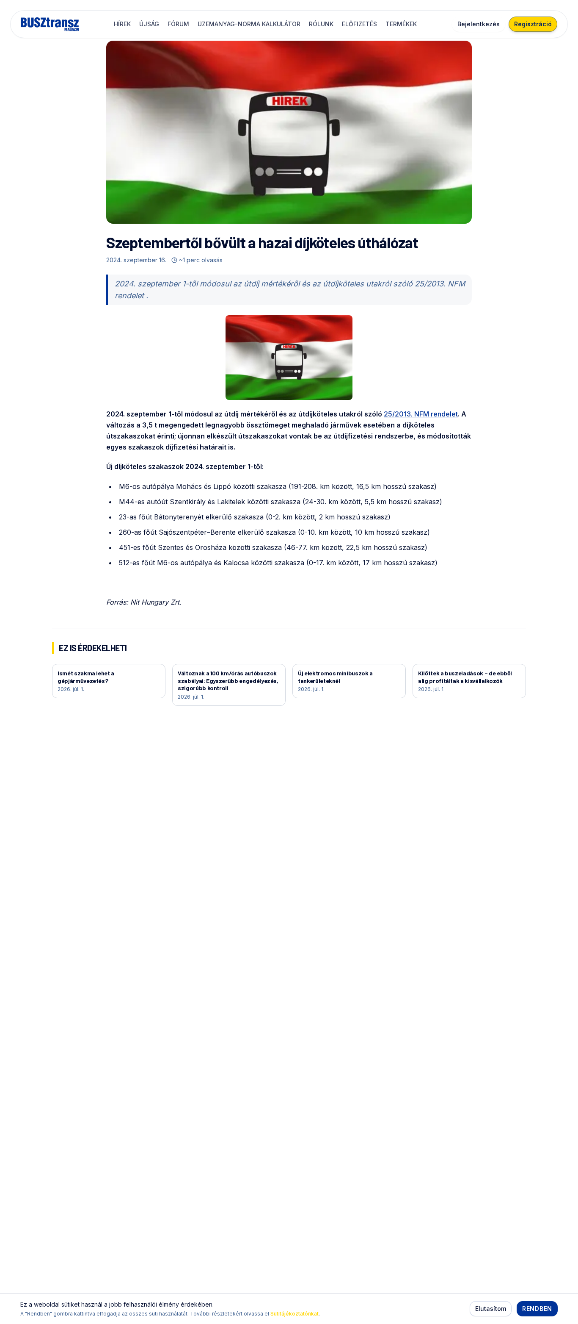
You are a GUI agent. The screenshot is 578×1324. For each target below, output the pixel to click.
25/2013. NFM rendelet (421, 414)
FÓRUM (178, 24)
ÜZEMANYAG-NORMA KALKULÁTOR (249, 24)
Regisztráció (533, 24)
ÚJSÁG (149, 24)
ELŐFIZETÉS (359, 24)
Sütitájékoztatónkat (294, 1313)
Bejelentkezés (478, 24)
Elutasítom (490, 1308)
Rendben (537, 1308)
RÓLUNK (321, 24)
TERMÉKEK (401, 24)
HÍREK (122, 24)
